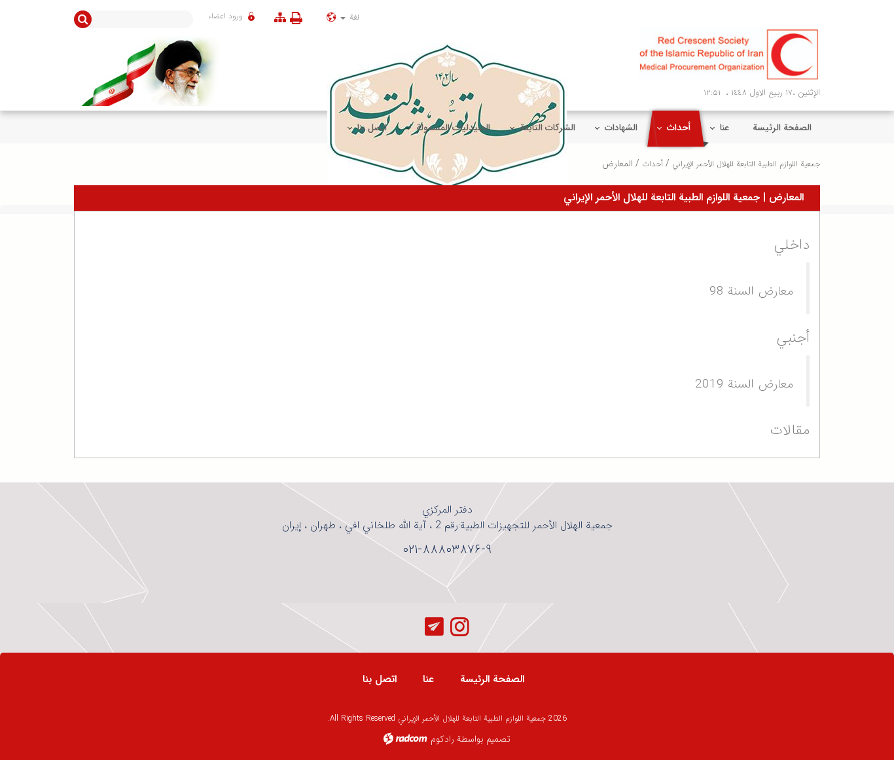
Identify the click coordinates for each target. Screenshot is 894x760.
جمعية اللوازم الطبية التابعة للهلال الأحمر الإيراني (746, 164)
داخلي (792, 245)
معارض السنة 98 (751, 291)
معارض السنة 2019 (744, 384)
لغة (353, 17)
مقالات (790, 430)
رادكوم (442, 739)
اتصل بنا (380, 679)
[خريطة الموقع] (280, 17)
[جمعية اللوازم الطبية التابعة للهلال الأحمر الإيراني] (730, 54)
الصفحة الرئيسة (492, 679)
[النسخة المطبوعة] (299, 18)
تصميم (498, 739)
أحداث (652, 164)
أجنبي (793, 338)
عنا (428, 679)
